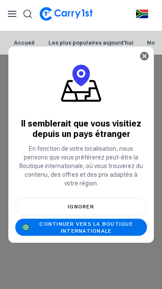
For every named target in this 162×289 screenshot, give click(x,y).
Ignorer (81, 206)
